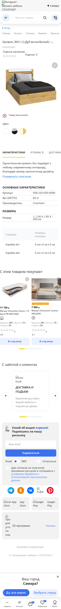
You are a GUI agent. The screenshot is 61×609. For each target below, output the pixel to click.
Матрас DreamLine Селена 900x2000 (45, 312)
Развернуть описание (17, 176)
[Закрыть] (58, 576)
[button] (22, 348)
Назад (7, 27)
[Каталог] (6, 18)
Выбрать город (45, 592)
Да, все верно (16, 592)
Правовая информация (30, 547)
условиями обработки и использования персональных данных (29, 477)
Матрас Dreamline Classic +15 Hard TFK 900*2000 (14, 312)
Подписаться (30, 453)
